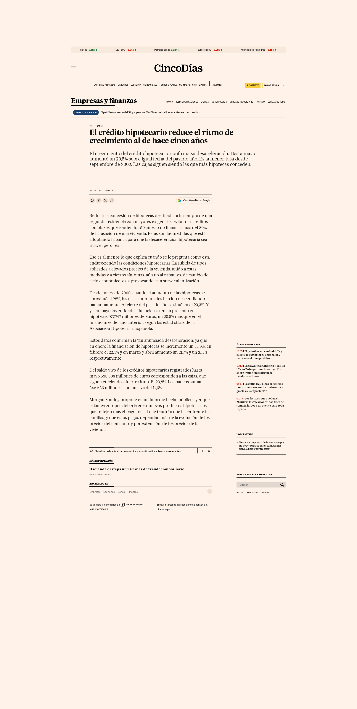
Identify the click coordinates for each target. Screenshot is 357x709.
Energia (205, 102)
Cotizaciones (150, 85)
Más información (98, 508)
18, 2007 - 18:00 (101, 190)
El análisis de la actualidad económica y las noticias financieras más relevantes (138, 451)
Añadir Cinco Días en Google (196, 200)
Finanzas (133, 491)
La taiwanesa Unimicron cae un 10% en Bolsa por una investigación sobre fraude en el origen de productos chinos (261, 371)
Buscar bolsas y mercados (254, 474)
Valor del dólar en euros (252, 50)
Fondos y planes (168, 85)
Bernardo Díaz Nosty (100, 475)
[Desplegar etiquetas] (209, 491)
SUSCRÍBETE (253, 85)
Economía (136, 85)
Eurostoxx (252, 493)
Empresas (94, 491)
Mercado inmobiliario (241, 102)
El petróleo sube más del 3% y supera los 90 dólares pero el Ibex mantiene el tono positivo (150, 112)
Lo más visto (245, 434)
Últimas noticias (188, 85)
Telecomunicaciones (187, 102)
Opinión (203, 85)
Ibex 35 (83, 50)
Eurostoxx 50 (204, 50)
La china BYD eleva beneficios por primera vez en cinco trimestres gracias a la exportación (260, 387)
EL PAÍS (215, 83)
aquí (167, 509)
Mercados (123, 85)
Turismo (260, 102)
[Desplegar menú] (73, 68)
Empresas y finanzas (104, 85)
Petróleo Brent (162, 50)
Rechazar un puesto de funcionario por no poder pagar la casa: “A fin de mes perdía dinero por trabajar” (261, 445)
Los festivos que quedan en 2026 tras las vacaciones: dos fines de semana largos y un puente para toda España (260, 404)
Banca (169, 102)
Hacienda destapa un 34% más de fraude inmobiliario (136, 469)
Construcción (219, 102)
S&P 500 (120, 50)
